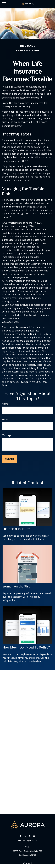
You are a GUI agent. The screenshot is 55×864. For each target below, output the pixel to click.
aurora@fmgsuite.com (27, 840)
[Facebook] (20, 835)
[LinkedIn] (29, 835)
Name (5, 403)
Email (5, 419)
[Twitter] (25, 835)
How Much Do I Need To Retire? (26, 647)
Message (7, 435)
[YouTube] (34, 835)
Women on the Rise (16, 586)
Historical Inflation (16, 529)
